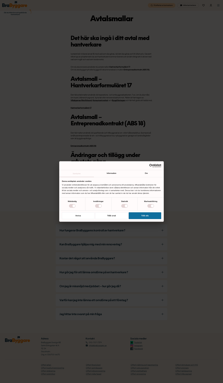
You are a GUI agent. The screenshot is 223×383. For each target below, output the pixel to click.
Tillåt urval (111, 216)
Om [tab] (146, 173)
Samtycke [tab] (77, 174)
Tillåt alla (145, 216)
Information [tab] (111, 173)
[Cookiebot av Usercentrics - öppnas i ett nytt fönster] (151, 165)
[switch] (98, 206)
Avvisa (78, 216)
